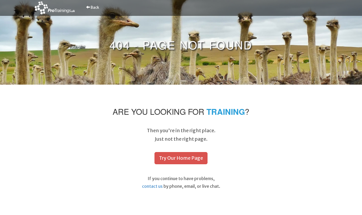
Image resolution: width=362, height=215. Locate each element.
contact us (152, 186)
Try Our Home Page (181, 158)
